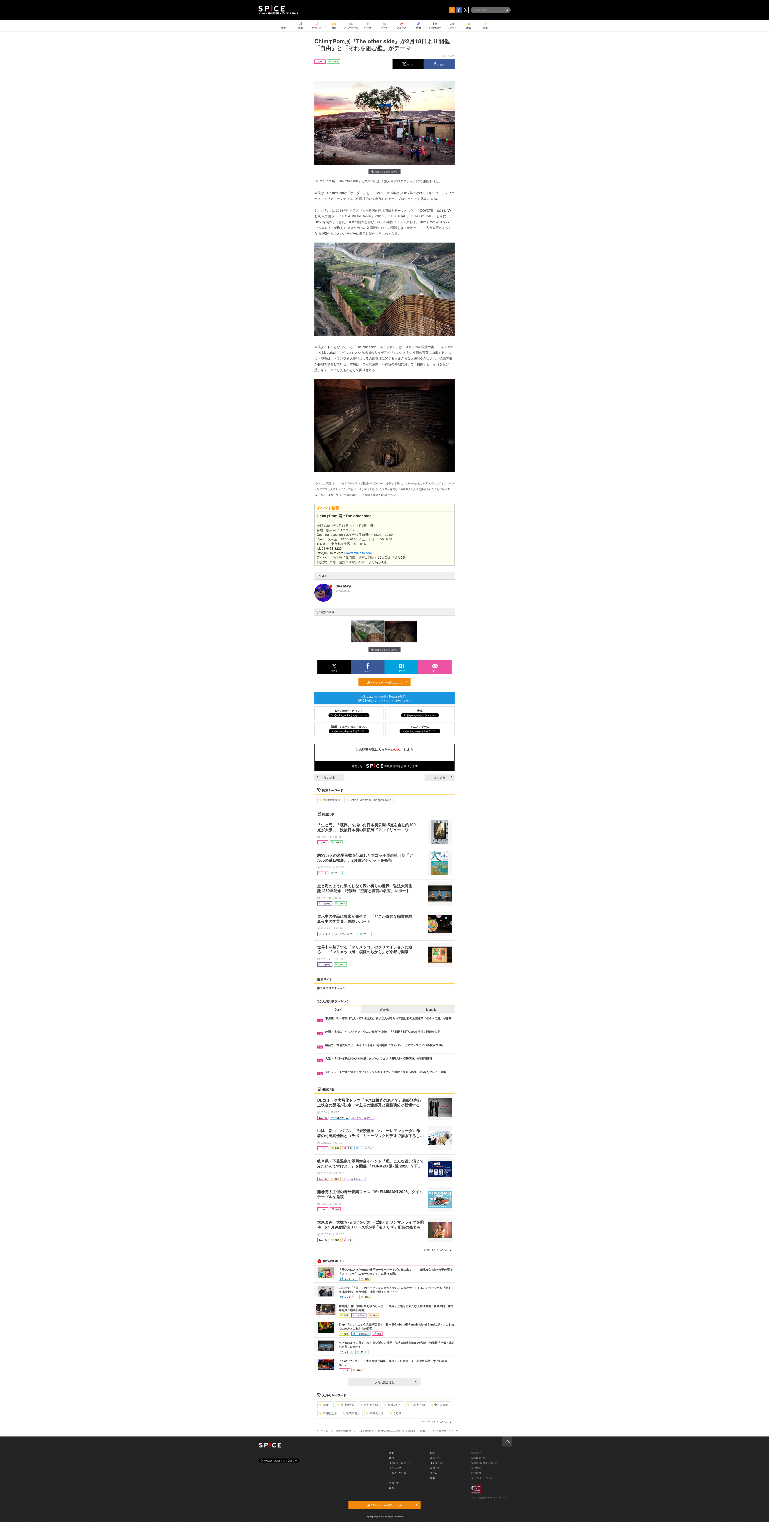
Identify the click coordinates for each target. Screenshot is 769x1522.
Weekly (384, 1009)
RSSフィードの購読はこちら (386, 682)
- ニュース (434, 1457)
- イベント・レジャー (399, 1462)
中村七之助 (418, 1405)
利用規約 (476, 1472)
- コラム (433, 1472)
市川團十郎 (347, 1405)
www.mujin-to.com (359, 553)
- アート (392, 1477)
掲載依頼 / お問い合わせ (484, 1462)
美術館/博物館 (331, 800)
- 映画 (391, 1487)
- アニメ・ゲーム (397, 1472)
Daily (338, 1009)
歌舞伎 (327, 1405)
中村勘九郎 (441, 1405)
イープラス (322, 1430)
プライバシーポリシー (483, 1477)
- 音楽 (391, 1452)
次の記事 (439, 778)
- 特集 (432, 1477)
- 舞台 (391, 1457)
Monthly (431, 1009)
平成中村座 (353, 1413)
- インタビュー (437, 1462)
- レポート (434, 1467)
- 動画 (432, 1452)
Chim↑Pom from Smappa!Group (370, 800)
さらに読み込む (384, 1382)
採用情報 (476, 1467)
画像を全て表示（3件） (386, 171)
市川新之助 (371, 1405)
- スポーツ (393, 1482)
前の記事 (329, 778)
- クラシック (394, 1467)
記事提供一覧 (478, 1457)
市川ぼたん (394, 1405)
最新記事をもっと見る (436, 1249)
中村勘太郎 (330, 1413)
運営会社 (476, 1452)
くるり (397, 1413)
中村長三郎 (376, 1413)
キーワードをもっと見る (435, 1421)
